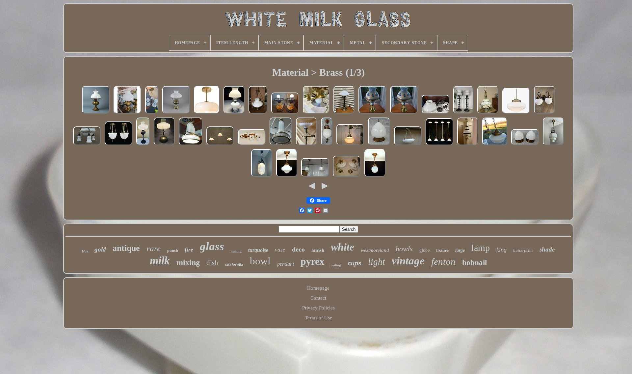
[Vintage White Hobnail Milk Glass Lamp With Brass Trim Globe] (234, 113)
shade (547, 249)
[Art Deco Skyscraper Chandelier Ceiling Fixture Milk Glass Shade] (553, 144)
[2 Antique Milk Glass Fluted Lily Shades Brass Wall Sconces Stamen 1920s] (252, 144)
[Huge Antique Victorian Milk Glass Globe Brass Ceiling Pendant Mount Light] (379, 144)
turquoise (258, 250)
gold (100, 249)
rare (153, 248)
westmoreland (375, 250)
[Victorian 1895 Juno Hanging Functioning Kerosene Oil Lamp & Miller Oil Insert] (468, 144)
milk (160, 260)
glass (212, 246)
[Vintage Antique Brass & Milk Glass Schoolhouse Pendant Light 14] (495, 144)
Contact (318, 298)
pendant (285, 264)
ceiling (336, 265)
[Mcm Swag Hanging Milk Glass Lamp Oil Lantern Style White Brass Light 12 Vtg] (435, 113)
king (501, 249)
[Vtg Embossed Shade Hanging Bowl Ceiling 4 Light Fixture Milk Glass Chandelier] (408, 144)
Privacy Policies (318, 307)
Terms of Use (318, 317)
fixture (442, 250)
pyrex (312, 261)
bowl (260, 261)
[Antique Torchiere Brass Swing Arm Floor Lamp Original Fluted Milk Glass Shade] (306, 144)
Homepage (318, 288)
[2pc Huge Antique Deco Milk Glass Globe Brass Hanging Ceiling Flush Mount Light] (525, 144)
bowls (404, 249)
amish (317, 250)
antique (126, 248)
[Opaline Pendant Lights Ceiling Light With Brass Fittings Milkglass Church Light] (220, 144)
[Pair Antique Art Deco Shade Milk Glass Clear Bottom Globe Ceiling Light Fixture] (315, 176)
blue (85, 251)
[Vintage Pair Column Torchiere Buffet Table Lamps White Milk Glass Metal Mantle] (463, 113)
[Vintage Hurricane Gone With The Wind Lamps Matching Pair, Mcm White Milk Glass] (285, 113)
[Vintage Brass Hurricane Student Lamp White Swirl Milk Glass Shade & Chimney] (176, 113)
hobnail (474, 262)
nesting (236, 251)
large (460, 250)
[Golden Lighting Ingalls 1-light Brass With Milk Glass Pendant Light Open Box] (516, 113)
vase (280, 250)
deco (298, 249)
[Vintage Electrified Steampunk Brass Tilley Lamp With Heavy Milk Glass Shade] (164, 144)
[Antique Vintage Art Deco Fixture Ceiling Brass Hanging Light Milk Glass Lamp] (190, 144)
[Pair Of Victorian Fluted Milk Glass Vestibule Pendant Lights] (118, 144)
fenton (443, 261)
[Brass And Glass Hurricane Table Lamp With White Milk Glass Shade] (127, 113)
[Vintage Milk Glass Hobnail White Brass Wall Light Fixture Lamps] (544, 113)
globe (424, 250)
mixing (188, 262)
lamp (480, 248)
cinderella (234, 264)
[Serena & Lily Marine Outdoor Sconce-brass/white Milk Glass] (316, 113)
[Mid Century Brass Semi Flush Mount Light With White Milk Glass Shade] (207, 113)
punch (172, 250)
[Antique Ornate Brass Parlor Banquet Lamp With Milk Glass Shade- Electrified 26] (143, 144)
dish (212, 263)
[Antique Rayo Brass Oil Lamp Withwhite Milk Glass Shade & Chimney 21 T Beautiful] (96, 113)
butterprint (523, 250)
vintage (408, 261)
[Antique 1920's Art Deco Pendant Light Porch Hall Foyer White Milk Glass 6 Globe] (375, 176)
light (376, 262)
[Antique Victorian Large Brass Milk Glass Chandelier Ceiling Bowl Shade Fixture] (87, 144)
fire (189, 250)
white (342, 247)
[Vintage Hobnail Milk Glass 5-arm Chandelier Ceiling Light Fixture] (152, 113)
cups (354, 263)
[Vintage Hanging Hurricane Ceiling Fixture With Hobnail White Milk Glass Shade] (258, 113)
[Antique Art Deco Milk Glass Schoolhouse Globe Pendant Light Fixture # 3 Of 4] (350, 144)
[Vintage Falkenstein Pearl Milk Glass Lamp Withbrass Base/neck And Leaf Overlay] (488, 113)
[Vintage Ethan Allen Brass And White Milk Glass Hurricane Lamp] (344, 113)
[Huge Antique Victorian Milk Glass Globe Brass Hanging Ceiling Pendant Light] (327, 144)
